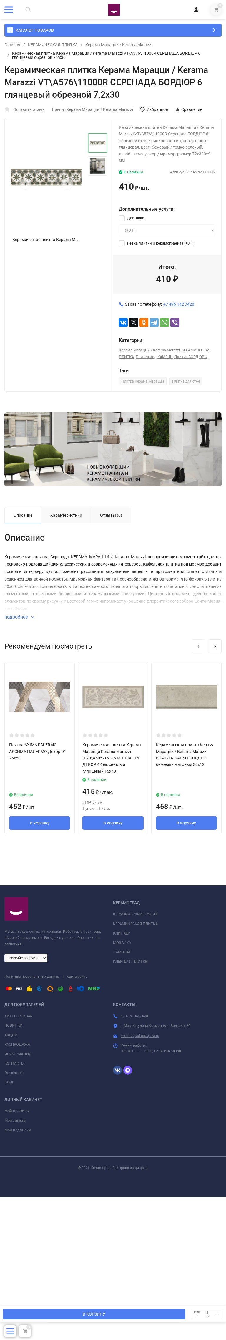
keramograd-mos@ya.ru (140, 1036)
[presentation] (25, 184)
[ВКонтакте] (123, 322)
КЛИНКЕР (121, 933)
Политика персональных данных (32, 977)
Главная (12, 45)
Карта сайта (77, 977)
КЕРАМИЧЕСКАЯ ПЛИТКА (53, 45)
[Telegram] (154, 322)
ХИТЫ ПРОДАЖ (18, 1016)
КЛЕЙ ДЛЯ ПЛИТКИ (130, 961)
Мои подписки (17, 1130)
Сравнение (191, 109)
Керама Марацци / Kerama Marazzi (118, 45)
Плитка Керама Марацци (143, 381)
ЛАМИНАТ (122, 952)
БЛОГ (9, 1082)
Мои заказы (15, 1120)
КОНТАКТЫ (14, 1063)
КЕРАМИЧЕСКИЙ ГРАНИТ (135, 914)
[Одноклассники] (143, 322)
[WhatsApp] (164, 322)
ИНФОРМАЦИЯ (17, 1054)
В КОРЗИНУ (94, 1314)
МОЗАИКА (122, 942)
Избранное (157, 109)
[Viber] (174, 322)
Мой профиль (16, 1111)
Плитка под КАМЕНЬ (154, 357)
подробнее (16, 617)
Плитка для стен (186, 381)
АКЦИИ (10, 1035)
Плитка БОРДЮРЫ (190, 357)
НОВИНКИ (13, 1025)
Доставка (135, 218)
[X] (133, 322)
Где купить (14, 1072)
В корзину (39, 823)
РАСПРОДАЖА (17, 1044)
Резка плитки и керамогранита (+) (160, 243)
